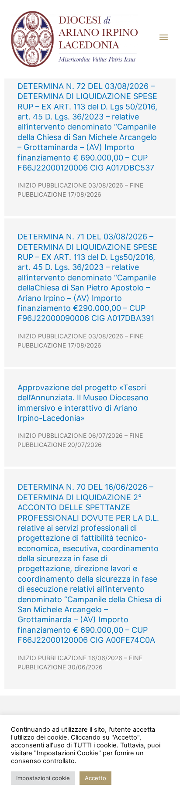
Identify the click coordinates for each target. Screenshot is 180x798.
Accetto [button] (95, 777)
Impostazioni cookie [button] (43, 777)
